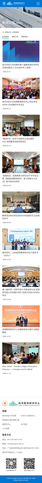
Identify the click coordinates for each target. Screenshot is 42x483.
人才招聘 (5, 428)
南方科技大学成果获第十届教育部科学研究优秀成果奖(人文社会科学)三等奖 (20, 66)
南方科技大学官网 (9, 415)
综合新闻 (5, 36)
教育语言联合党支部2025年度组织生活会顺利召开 (21, 217)
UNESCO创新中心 (28, 415)
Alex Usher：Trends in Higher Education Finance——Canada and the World (19, 368)
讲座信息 (24, 36)
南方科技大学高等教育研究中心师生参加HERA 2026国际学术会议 (19, 103)
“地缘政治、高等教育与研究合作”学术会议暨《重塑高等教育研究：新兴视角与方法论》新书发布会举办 (20, 178)
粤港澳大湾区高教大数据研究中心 (10, 422)
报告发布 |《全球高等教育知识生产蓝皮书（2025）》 (20, 254)
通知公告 (15, 36)
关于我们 (24, 424)
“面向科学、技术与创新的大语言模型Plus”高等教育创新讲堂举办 (18, 140)
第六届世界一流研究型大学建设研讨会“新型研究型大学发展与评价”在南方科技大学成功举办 (21, 292)
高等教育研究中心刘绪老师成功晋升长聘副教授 (20, 331)
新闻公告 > (8, 32)
